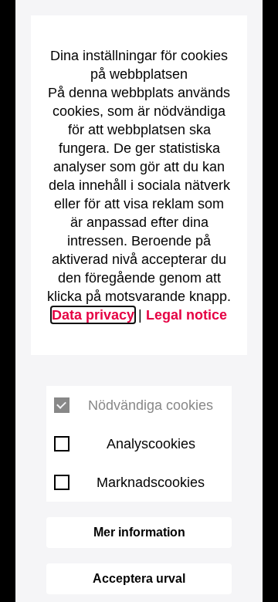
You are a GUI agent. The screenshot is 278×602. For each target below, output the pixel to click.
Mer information (139, 532)
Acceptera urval (139, 578)
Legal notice (186, 315)
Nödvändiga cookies (150, 405)
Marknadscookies (151, 482)
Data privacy (93, 315)
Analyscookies (151, 444)
